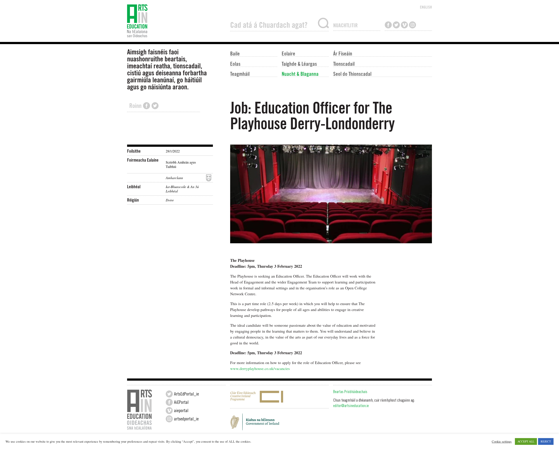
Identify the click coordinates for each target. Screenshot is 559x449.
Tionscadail (344, 64)
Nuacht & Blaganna (300, 74)
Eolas (235, 64)
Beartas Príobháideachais (350, 392)
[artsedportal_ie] (169, 418)
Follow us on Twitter (396, 24)
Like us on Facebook (388, 24)
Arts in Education (176, 21)
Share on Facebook (146, 105)
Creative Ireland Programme (279, 397)
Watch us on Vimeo (404, 24)
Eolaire (288, 53)
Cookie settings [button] (502, 442)
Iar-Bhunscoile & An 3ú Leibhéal (182, 188)
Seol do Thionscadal (352, 74)
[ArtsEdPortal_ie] (169, 393)
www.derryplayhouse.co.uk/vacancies (260, 368)
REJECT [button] (546, 441)
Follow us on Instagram (412, 24)
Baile (235, 53)
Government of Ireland (279, 423)
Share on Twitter (155, 105)
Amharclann (174, 177)
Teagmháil (240, 74)
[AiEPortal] (169, 402)
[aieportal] (169, 410)
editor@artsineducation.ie (351, 406)
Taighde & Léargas (299, 64)
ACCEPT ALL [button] (526, 441)
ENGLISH (426, 7)
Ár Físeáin (342, 53)
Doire (170, 200)
